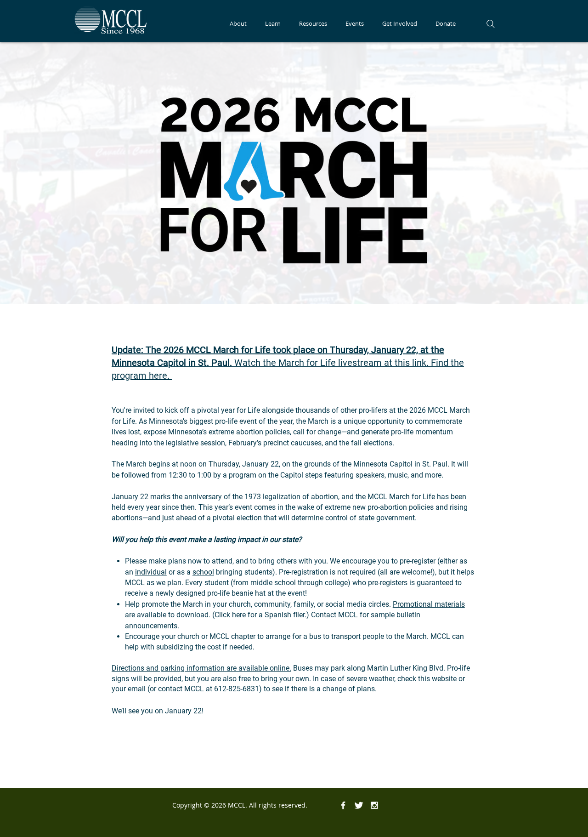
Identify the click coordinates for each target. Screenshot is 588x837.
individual (151, 572)
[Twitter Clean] (359, 805)
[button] (238, 23)
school (203, 572)
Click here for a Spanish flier (260, 614)
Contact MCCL (334, 614)
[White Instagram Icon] (374, 805)
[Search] (490, 24)
